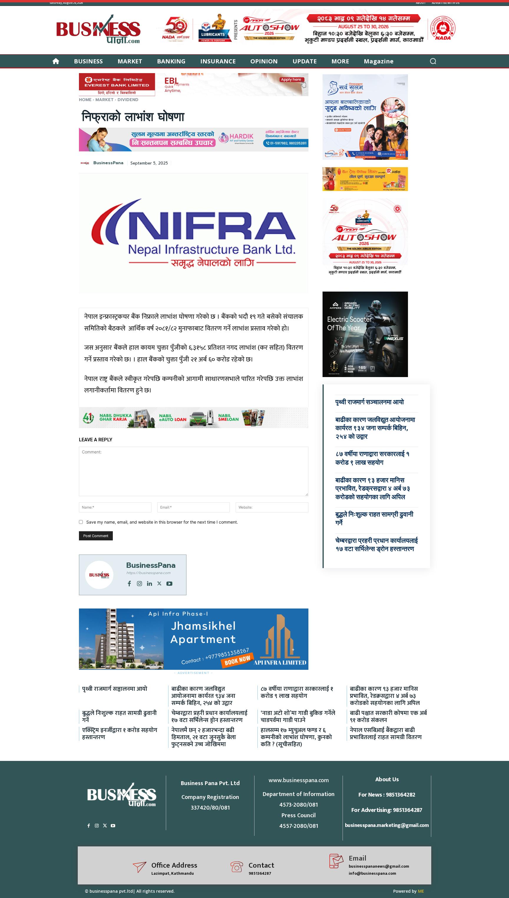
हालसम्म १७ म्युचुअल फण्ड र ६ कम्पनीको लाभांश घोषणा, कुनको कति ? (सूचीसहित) (296, 737)
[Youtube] (169, 583)
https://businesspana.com (148, 572)
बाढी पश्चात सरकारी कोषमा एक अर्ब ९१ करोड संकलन (388, 716)
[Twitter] (159, 583)
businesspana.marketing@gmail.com (387, 825)
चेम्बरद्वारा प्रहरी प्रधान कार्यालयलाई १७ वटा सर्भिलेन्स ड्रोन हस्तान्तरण (209, 716)
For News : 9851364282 (386, 795)
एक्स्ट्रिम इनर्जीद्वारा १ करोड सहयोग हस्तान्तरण (119, 733)
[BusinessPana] (85, 163)
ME (421, 891)
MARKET (104, 100)
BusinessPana (108, 163)
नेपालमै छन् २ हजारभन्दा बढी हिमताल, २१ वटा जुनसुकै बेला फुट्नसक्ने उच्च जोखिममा (203, 737)
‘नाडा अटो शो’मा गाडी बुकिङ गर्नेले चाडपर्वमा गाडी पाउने (298, 716)
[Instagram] (139, 583)
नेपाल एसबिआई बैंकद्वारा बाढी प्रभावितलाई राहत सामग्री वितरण (386, 733)
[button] (433, 61)
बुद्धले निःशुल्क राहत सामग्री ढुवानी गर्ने (119, 716)
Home (85, 100)
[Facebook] (129, 583)
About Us (387, 779)
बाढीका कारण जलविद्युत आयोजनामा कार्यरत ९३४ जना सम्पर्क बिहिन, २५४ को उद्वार (375, 428)
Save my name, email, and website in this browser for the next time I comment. (162, 521)
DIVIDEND (128, 100)
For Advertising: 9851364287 (386, 810)
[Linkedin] (149, 583)
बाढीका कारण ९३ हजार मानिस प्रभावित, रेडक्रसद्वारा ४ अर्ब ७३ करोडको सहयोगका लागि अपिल (373, 488)
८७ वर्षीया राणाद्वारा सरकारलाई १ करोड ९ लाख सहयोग (297, 692)
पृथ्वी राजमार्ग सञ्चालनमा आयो (370, 402)
